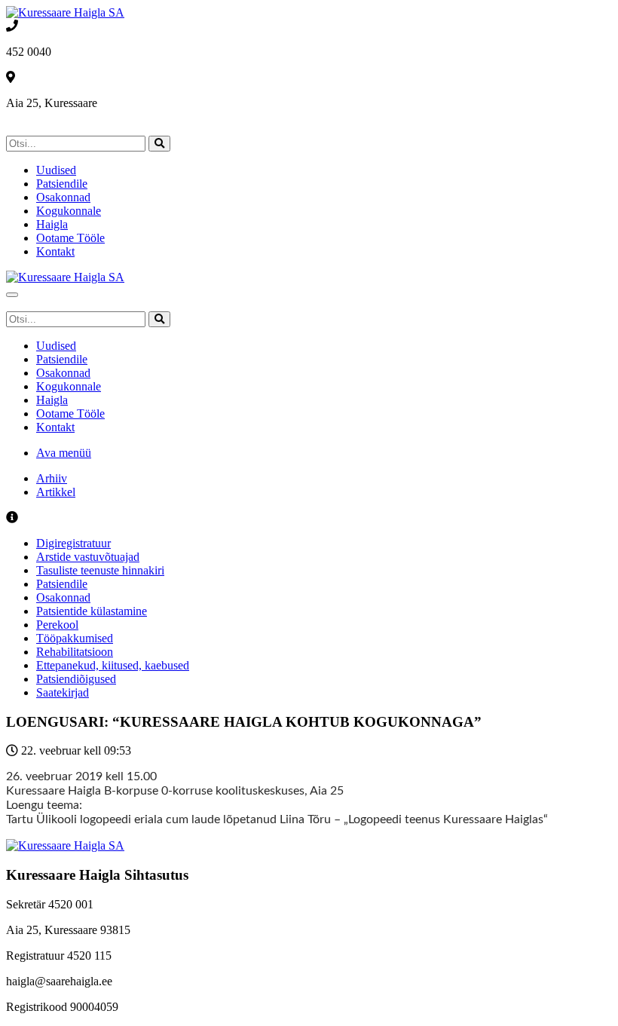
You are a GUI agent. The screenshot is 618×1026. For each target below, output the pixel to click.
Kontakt (55, 251)
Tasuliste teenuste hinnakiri (100, 570)
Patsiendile (61, 183)
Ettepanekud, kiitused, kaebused (112, 665)
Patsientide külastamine (91, 611)
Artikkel (55, 491)
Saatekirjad (62, 692)
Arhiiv (51, 478)
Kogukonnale (68, 210)
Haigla (52, 224)
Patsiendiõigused (76, 678)
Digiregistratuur (73, 543)
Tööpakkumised (74, 638)
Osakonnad (63, 197)
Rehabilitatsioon (74, 651)
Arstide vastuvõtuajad (87, 556)
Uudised (56, 170)
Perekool (57, 624)
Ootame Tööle (70, 237)
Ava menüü (63, 452)
